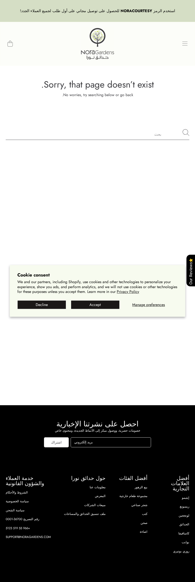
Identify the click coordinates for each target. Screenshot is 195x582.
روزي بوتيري (181, 551)
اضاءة (143, 531)
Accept (95, 304)
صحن (144, 523)
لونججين (184, 515)
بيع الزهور (141, 487)
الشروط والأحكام (17, 492)
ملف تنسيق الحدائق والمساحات (85, 514)
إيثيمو (185, 497)
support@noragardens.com (28, 537)
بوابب (185, 542)
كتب (144, 514)
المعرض (100, 496)
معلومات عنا (98, 487)
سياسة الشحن (15, 510)
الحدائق (184, 524)
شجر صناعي (139, 505)
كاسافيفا (183, 533)
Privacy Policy (128, 292)
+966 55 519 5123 (18, 528)
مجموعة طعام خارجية (133, 496)
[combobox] (97, 132)
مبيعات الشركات (95, 505)
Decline (42, 304)
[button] (185, 44)
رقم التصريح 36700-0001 (22, 519)
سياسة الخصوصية (17, 501)
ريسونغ (184, 506)
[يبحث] (186, 132)
